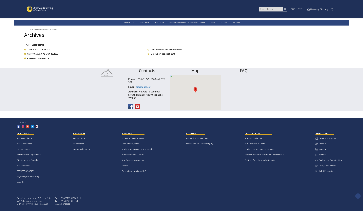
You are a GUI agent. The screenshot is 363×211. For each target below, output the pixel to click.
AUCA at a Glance (24, 138)
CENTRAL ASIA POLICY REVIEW (42, 53)
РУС (300, 9)
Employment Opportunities (329, 160)
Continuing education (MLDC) (134, 171)
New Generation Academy (133, 160)
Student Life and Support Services (259, 149)
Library (125, 165)
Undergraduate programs (133, 138)
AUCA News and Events (255, 143)
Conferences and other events (166, 49)
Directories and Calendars (28, 160)
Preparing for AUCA (81, 149)
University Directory (327, 138)
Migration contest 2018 (163, 53)
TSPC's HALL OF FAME (38, 49)
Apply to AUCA (79, 138)
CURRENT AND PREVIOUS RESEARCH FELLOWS (187, 23)
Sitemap (322, 154)
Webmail (322, 143)
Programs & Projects (38, 58)
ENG (293, 9)
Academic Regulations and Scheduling (138, 149)
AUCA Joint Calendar (253, 138)
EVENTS (224, 23)
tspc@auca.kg (143, 86)
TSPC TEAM (159, 23)
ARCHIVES (236, 23)
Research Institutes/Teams (197, 138)
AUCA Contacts (23, 165)
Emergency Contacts (327, 165)
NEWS (213, 23)
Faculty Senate (23, 149)
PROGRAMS (144, 23)
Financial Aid (78, 143)
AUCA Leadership (24, 143)
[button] (195, 89)
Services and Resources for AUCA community (264, 154)
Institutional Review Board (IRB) (199, 143)
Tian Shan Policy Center (39, 29)
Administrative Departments (29, 154)
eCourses (322, 149)
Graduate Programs (130, 143)
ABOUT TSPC (129, 23)
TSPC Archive (34, 45)
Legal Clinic (21, 182)
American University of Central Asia (34, 198)
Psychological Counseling (28, 176)
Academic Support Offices (133, 154)
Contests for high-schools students (260, 160)
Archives (53, 29)
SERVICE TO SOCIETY (25, 171)
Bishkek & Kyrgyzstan (324, 171)
